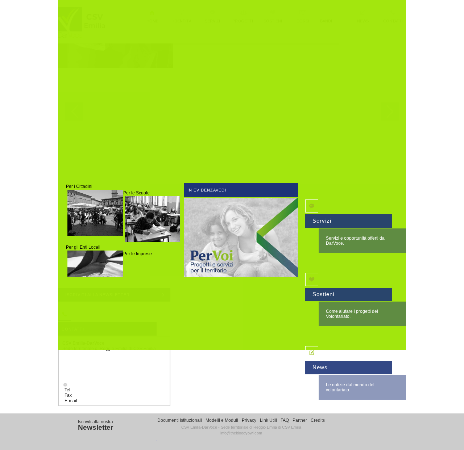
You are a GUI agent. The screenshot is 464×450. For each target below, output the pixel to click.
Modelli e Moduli (222, 420)
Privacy (249, 420)
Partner (300, 420)
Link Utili (268, 420)
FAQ (285, 420)
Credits (318, 420)
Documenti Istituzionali (179, 420)
